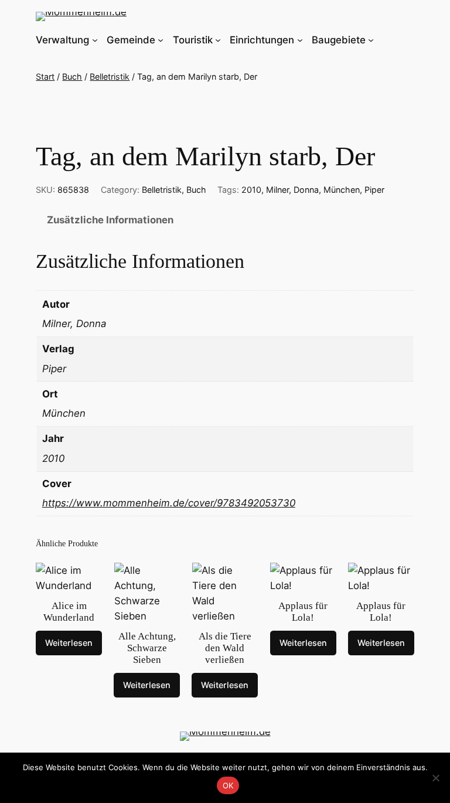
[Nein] (435, 778)
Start (45, 76)
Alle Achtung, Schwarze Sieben (147, 648)
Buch (72, 76)
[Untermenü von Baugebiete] (371, 40)
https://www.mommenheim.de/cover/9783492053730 (168, 503)
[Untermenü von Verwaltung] (95, 40)
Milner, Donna (292, 190)
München (341, 190)
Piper (374, 190)
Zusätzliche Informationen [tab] (110, 220)
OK (228, 785)
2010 (251, 190)
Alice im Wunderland (68, 611)
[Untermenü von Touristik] (218, 40)
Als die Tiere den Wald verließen (225, 648)
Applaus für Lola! (303, 611)
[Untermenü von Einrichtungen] (300, 40)
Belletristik (109, 76)
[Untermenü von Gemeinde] (160, 40)
